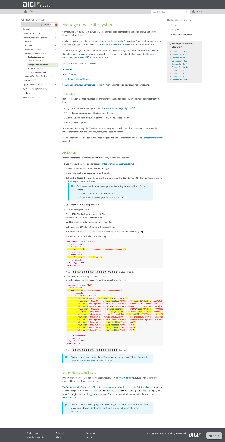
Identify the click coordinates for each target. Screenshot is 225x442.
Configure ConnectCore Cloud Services (117, 44)
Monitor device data (35, 61)
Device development (33, 49)
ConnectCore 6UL (179, 70)
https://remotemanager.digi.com (117, 108)
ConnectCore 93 (178, 57)
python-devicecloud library (77, 79)
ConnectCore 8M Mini (180, 64)
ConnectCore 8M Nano (181, 67)
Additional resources (31, 97)
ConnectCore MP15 (32, 20)
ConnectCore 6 (178, 76)
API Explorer (70, 74)
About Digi (60, 437)
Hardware (27, 93)
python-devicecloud (127, 377)
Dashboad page (69, 397)
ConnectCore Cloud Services (35, 37)
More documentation (36, 437)
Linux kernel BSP (29, 80)
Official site (61, 433)
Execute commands (35, 68)
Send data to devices (36, 57)
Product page (32, 433)
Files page (69, 69)
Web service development (35, 53)
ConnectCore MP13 (179, 61)
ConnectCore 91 (178, 54)
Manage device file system (38, 64)
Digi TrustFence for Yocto (32, 84)
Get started (27, 29)
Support (89, 437)
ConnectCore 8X (178, 73)
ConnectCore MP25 (179, 51)
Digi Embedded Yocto (31, 33)
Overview (28, 41)
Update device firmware (37, 72)
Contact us (90, 433)
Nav (200, 11)
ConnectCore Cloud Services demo (38, 76)
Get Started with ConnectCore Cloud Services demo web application (96, 387)
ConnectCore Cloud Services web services (84, 84)
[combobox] (170, 12)
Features (28, 45)
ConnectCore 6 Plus (180, 79)
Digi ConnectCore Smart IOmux (35, 89)
